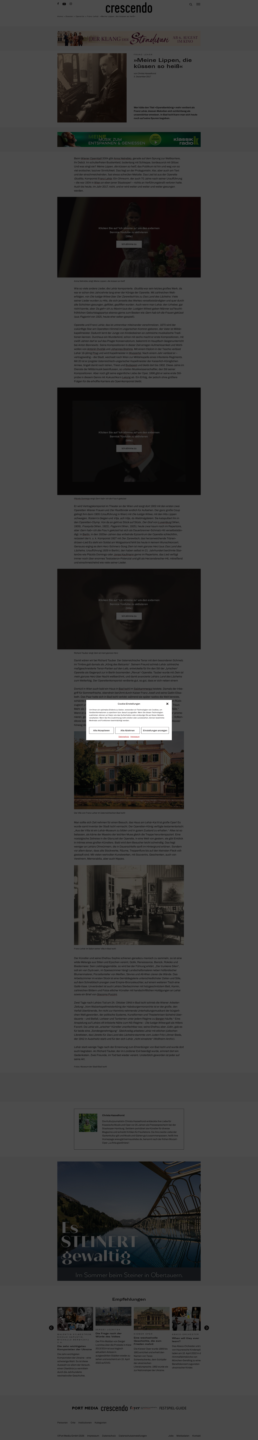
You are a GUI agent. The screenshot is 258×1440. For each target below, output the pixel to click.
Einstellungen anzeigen (155, 730)
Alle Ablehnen (127, 730)
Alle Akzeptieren (101, 730)
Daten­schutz (124, 737)
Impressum (134, 737)
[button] (167, 703)
